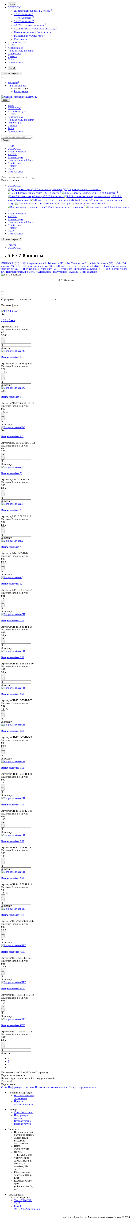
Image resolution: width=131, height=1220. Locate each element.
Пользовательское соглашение (51, 1087)
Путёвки (12, 56)
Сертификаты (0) (89, 271)
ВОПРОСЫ (14, 7)
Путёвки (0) (61, 271)
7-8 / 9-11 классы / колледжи (30, 25)
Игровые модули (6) (87, 269)
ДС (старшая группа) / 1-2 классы (33, 10)
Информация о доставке (21, 1087)
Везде (11, 105)
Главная (12, 245)
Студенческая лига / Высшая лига (33, 32)
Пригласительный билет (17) (22, 271)
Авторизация (21, 88)
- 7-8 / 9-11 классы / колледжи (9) (33, 266)
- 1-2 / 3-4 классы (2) (75, 263)
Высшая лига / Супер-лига (29, 35)
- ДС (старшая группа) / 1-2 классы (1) (41, 263)
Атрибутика (14, 53)
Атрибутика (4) (46, 271)
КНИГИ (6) (105, 269)
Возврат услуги (22, 1123)
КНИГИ (12, 45)
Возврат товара (22, 1121)
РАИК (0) (74, 271)
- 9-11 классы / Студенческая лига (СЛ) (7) (76, 266)
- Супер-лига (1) (66, 269)
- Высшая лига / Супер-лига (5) (38, 269)
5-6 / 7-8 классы (24, 21)
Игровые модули (17, 42)
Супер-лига (21, 39)
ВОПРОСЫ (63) (10, 263)
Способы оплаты (23, 1112)
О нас (4, 1087)
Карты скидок (15, 47)
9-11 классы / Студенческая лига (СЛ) (35, 28)
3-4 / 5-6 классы (24, 18)
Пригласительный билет (21, 50)
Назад (12, 4)
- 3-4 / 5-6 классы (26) (100, 263)
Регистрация (21, 91)
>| (9, 1067)
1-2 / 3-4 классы (23, 14)
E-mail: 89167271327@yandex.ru (27, 1207)
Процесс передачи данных (83, 1087)
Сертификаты (15, 62)
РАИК (11, 59)
